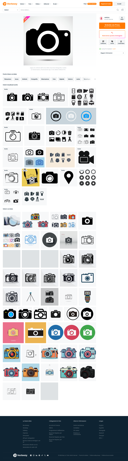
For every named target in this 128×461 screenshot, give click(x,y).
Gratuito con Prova (112, 26)
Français (101, 435)
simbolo (24, 79)
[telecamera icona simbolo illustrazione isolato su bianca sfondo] (49, 372)
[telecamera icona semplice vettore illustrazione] (35, 221)
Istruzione (26, 435)
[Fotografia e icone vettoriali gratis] (82, 97)
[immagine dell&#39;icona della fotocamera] (11, 177)
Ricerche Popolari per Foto (57, 437)
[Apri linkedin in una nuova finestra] (36, 455)
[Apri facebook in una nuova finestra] (31, 455)
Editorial (46, 4)
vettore (70, 79)
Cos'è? (114, 49)
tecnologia (87, 79)
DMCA (51, 428)
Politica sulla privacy (95, 455)
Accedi (119, 4)
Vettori (22, 4)
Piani (85, 4)
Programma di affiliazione (56, 430)
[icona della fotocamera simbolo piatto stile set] (11, 240)
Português (102, 430)
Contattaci (76, 428)
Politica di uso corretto (107, 455)
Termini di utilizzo (83, 455)
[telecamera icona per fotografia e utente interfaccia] (87, 240)
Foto (30, 4)
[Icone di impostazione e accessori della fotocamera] (60, 136)
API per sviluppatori (29, 438)
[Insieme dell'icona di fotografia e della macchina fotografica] (60, 157)
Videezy (25, 430)
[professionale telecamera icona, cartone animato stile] (12, 221)
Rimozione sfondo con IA (30, 444)
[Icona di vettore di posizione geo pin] (69, 177)
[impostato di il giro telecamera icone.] (80, 314)
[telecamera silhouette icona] (87, 221)
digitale (61, 79)
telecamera (7, 79)
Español (101, 428)
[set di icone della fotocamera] (72, 332)
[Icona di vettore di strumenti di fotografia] (34, 196)
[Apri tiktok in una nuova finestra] (42, 455)
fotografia (34, 79)
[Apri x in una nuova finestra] (45, 455)
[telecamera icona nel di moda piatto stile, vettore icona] (10, 314)
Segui (122, 19)
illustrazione (45, 79)
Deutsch (101, 433)
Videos (38, 4)
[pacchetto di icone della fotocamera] (15, 116)
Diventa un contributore (77, 433)
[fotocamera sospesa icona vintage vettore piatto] (30, 177)
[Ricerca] (118, 10)
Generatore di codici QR (30, 447)
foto (54, 79)
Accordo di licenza (54, 425)
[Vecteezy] (10, 4)
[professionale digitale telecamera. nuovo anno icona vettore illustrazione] (87, 372)
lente (78, 79)
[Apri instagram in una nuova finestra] (33, 455)
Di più (55, 4)
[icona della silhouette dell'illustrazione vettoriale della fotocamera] (30, 391)
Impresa (25, 433)
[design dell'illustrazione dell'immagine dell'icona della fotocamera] (30, 297)
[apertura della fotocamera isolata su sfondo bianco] (87, 177)
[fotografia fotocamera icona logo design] (11, 196)
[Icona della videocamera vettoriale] (86, 157)
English (101, 425)
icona (16, 79)
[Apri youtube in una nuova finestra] (47, 455)
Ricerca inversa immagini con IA (31, 441)
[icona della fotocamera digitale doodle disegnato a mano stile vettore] (30, 353)
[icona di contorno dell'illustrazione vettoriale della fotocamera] (11, 391)
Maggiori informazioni (106, 53)
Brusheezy (26, 425)
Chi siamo (76, 430)
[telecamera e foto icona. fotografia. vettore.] (87, 278)
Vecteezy (25, 428)
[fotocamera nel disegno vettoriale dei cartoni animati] (49, 297)
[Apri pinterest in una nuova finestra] (39, 455)
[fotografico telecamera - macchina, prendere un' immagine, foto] (11, 259)
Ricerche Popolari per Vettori (55, 433)
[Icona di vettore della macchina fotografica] (13, 136)
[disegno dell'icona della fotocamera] (68, 297)
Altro (100, 438)
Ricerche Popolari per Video (55, 440)
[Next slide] (93, 79)
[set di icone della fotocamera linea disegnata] (86, 136)
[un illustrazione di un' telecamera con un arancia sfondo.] (35, 332)
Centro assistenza (78, 425)
